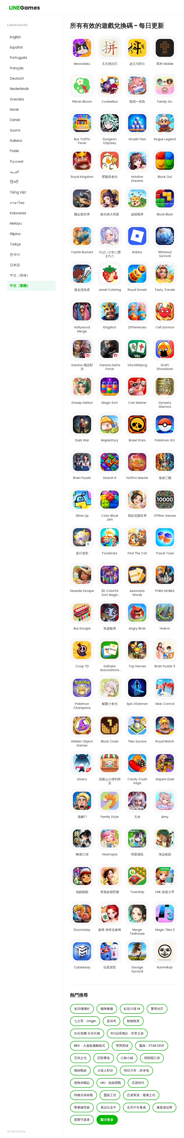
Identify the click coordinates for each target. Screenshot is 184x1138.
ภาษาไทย (17, 202)
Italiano (16, 140)
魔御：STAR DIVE (151, 1045)
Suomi (15, 130)
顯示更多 (107, 1119)
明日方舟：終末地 (136, 1070)
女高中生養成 (136, 1107)
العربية (14, 171)
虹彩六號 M (132, 1008)
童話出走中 (108, 1107)
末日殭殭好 (82, 1008)
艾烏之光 (80, 1058)
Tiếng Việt (18, 192)
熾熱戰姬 (80, 1070)
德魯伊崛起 (82, 1083)
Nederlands (19, 88)
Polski (14, 151)
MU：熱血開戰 (111, 1083)
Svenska (17, 99)
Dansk (15, 119)
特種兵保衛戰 (83, 1095)
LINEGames (18, 1131)
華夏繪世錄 (82, 1107)
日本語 (15, 265)
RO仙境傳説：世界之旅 (127, 1033)
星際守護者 (82, 1119)
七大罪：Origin (85, 1021)
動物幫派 (133, 1021)
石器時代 (138, 1083)
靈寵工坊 (110, 1095)
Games (24, 7)
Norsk (14, 109)
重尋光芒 (157, 1008)
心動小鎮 (127, 1058)
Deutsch (17, 78)
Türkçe (15, 244)
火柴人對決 (105, 1070)
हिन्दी (14, 182)
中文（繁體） (20, 285)
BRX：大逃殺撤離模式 (89, 1045)
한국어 (15, 254)
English (15, 37)
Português (18, 57)
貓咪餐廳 (107, 1008)
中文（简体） (20, 275)
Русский (16, 161)
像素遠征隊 (164, 1107)
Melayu (16, 223)
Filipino (15, 234)
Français (17, 68)
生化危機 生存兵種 (87, 1033)
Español (16, 47)
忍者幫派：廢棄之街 (141, 1095)
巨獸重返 (103, 1058)
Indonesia (18, 213)
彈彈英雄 (122, 1045)
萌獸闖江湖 (152, 1058)
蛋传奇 (111, 1021)
